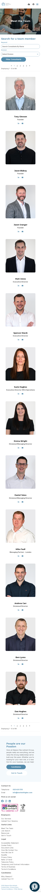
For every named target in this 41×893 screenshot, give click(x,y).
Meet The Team (7, 828)
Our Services (6, 819)
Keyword (4, 42)
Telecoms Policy (7, 862)
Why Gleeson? (6, 877)
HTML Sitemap (18, 889)
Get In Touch (6, 836)
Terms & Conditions (8, 869)
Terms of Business (8, 867)
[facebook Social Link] (2, 801)
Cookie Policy (6, 845)
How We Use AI (7, 852)
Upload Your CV (7, 879)
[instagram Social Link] (6, 801)
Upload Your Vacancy (9, 821)
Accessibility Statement (10, 843)
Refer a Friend (6, 860)
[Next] (29, 65)
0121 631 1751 (18, 790)
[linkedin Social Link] (10, 801)
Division (4, 50)
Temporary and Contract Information (15, 864)
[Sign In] (33, 4)
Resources (5, 833)
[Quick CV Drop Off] (29, 4)
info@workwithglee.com (22, 793)
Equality (4, 855)
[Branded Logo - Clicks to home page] (6, 4)
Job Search (5, 831)
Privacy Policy (6, 857)
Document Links (7, 848)
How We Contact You (9, 850)
